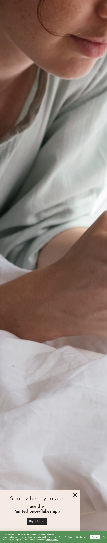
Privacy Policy (52, 539)
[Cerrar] (103, 537)
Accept (95, 537)
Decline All (81, 537)
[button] (75, 495)
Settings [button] (68, 537)
